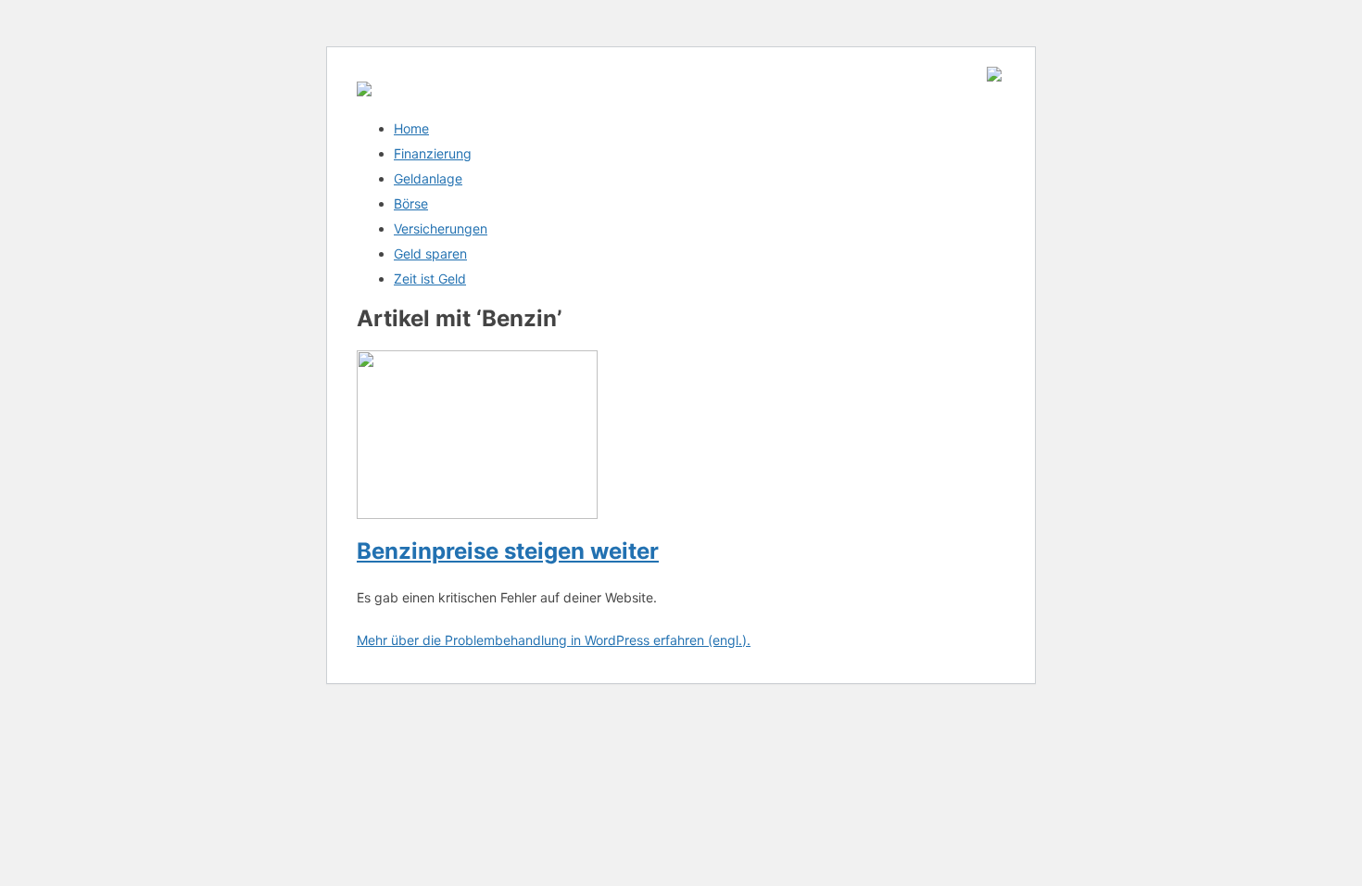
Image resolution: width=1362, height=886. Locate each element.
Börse (411, 203)
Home (411, 128)
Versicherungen (440, 228)
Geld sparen (430, 253)
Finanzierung (433, 153)
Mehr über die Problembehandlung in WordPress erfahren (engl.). (553, 640)
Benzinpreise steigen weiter (508, 551)
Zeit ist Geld (430, 278)
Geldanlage (428, 178)
